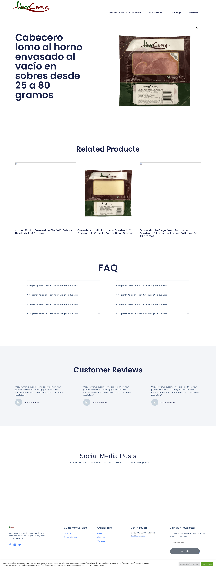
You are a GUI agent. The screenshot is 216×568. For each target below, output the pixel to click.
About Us (101, 537)
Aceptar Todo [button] (207, 564)
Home (99, 533)
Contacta (193, 12)
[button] (205, 13)
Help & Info (68, 533)
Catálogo (176, 12)
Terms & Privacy (71, 537)
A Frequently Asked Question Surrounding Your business (52, 285)
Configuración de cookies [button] (189, 564)
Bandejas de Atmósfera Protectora (125, 12)
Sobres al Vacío (156, 12)
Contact (101, 541)
